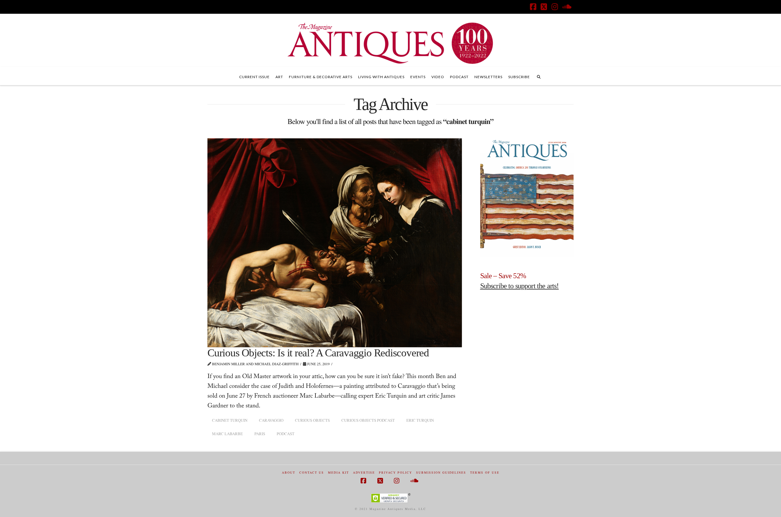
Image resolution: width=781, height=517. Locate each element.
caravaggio (271, 420)
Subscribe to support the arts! (519, 286)
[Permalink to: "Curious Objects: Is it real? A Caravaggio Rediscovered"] (334, 242)
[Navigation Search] (539, 76)
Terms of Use (484, 473)
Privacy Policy (395, 473)
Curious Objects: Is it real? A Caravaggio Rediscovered (318, 353)
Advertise (364, 473)
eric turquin (420, 420)
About (288, 473)
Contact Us (311, 473)
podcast (285, 433)
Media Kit (338, 473)
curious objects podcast (368, 420)
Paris (259, 433)
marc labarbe (227, 433)
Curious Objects (312, 420)
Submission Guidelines (441, 473)
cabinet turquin (229, 420)
